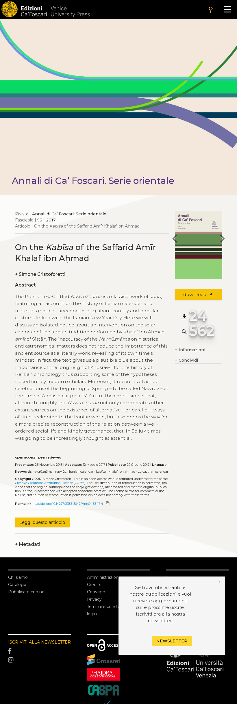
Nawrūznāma (43, 472)
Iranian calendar (81, 472)
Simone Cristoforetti (40, 274)
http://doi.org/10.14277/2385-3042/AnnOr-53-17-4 (67, 504)
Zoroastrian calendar (153, 472)
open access (25, 457)
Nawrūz (60, 472)
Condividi (186, 360)
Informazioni (190, 349)
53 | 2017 (46, 220)
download (198, 294)
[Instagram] (39, 660)
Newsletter (171, 641)
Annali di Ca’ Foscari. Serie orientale (69, 214)
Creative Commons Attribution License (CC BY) (50, 483)
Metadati (27, 544)
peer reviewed (49, 457)
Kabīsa (101, 472)
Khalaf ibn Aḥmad (121, 472)
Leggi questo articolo (42, 522)
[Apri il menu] (227, 9)
